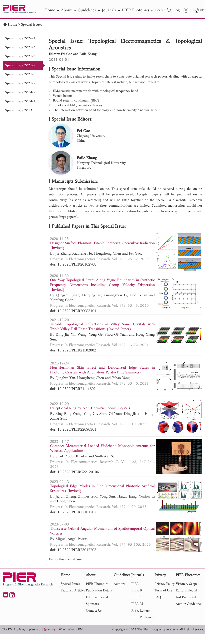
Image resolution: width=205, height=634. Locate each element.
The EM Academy (13, 629)
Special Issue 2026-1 (20, 38)
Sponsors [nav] (92, 604)
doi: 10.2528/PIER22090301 (73, 429)
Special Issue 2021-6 (20, 47)
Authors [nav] (119, 584)
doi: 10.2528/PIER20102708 (73, 264)
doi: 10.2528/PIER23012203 (73, 549)
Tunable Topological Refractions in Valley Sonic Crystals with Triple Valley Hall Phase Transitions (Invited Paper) (102, 327)
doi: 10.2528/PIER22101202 (73, 512)
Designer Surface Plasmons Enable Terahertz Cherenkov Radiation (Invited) (102, 246)
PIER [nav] (135, 584)
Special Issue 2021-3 (20, 74)
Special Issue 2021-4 (20, 65)
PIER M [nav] (137, 604)
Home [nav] (49, 10)
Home (12, 24)
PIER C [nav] (136, 597)
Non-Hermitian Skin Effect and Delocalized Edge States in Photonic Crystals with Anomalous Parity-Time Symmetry (102, 370)
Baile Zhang (87, 158)
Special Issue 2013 (18, 110)
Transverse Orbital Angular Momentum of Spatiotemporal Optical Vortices (102, 531)
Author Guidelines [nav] (189, 604)
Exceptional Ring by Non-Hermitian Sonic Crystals (90, 408)
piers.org (34, 629)
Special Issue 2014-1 (20, 101)
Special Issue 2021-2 (20, 83)
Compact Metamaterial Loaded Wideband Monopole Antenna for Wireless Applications (102, 448)
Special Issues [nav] (70, 584)
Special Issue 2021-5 (20, 56)
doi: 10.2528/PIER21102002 (73, 350)
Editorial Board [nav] (97, 597)
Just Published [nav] (186, 597)
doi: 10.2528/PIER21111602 (73, 388)
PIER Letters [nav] (140, 611)
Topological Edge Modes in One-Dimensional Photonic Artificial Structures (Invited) (102, 489)
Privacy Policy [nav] (165, 584)
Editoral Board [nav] (186, 590)
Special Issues (31, 24)
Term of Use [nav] (163, 590)
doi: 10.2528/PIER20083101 (73, 311)
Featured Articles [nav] (73, 590)
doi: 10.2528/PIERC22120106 (74, 472)
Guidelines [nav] (87, 10)
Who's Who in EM (71, 629)
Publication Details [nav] (99, 590)
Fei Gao (83, 131)
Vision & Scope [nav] (187, 584)
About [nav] (66, 10)
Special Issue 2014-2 (20, 92)
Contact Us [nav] (93, 611)
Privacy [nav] (160, 575)
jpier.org (49, 629)
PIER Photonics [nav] (135, 10)
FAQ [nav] (158, 597)
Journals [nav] (109, 10)
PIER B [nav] (136, 590)
